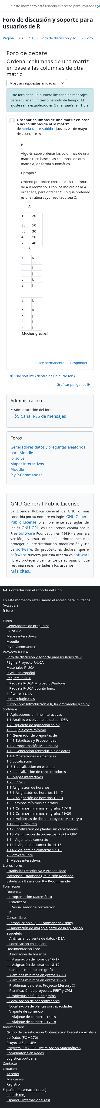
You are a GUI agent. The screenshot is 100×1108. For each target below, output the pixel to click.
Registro (13, 1084)
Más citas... (21, 571)
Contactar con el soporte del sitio (35, 590)
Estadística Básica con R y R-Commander (39, 881)
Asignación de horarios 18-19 (33, 964)
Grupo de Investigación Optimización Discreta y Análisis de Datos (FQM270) (51, 1035)
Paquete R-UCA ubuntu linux (31, 688)
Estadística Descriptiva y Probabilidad (36, 870)
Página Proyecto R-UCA (25, 662)
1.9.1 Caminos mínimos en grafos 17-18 (39, 808)
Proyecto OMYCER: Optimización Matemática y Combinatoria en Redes (44, 1050)
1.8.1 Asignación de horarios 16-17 (35, 792)
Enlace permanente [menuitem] (48, 362)
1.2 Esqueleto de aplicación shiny (33, 724)
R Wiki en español (21, 672)
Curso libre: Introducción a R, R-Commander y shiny (48, 704)
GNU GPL (30, 527)
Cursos (24, 38)
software (24, 549)
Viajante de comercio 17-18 (31, 1021)
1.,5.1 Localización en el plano (31, 766)
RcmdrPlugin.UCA (21, 698)
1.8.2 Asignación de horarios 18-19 (35, 797)
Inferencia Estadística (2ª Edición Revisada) (40, 875)
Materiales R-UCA (20, 667)
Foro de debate (91, 38)
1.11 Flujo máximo (22, 823)
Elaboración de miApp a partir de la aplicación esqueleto (45, 930)
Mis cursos (15, 1079)
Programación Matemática (29, 896)
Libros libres (13, 865)
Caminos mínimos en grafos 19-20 (36, 980)
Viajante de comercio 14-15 (31, 1016)
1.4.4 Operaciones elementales (31, 756)
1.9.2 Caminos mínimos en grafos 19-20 (39, 813)
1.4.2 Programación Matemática (32, 745)
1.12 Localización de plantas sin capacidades (42, 829)
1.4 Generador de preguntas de (32, 735)
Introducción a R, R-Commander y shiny (40, 922)
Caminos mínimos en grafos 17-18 (36, 975)
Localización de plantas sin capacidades (39, 1006)
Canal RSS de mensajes (43, 416)
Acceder (10, 605)
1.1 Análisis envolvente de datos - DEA (37, 719)
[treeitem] (50, 413)
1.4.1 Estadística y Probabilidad (32, 740)
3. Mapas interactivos (24, 860)
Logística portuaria (22, 1058)
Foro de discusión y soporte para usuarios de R (60, 38)
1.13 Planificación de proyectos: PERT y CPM (42, 834)
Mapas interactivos (27, 463)
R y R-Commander (26, 474)
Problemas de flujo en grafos (31, 995)
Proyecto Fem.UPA (21, 1042)
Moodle (17, 469)
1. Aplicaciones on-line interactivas (34, 714)
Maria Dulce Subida (37, 128)
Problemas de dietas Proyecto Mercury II (41, 985)
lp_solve (17, 458)
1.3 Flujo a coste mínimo (26, 730)
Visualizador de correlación (31, 907)
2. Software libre (20, 855)
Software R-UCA (19, 693)
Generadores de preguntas (28, 625)
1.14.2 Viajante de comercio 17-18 (34, 849)
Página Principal (10, 38)
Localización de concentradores (33, 1000)
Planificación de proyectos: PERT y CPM (39, 990)
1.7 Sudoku (16, 782)
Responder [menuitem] (78, 362)
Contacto (10, 1063)
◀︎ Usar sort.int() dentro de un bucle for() (42, 376)
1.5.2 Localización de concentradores (36, 771)
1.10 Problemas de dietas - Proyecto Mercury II (44, 818)
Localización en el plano (27, 943)
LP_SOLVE (15, 631)
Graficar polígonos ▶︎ (73, 384)
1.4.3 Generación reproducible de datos (38, 750)
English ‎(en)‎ (16, 1094)
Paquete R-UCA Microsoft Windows (36, 683)
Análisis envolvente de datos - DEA (36, 938)
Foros (33, 38)
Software (27, 533)
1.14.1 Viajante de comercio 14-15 (34, 844)
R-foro (8, 610)
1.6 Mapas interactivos (25, 777)
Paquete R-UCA (19, 677)
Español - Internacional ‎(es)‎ (24, 1089)
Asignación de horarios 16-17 (33, 959)
